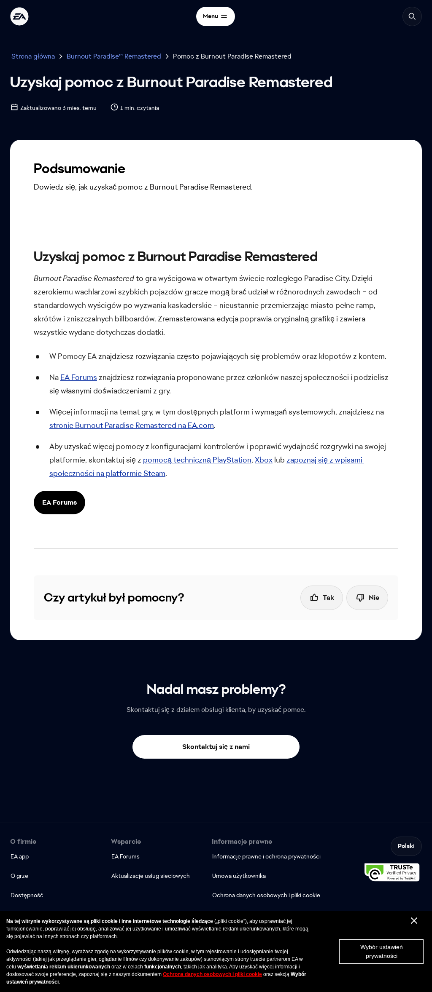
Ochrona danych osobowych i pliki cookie (212, 974)
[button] (59, 502)
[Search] (412, 16)
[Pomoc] (19, 16)
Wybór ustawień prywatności (381, 951)
